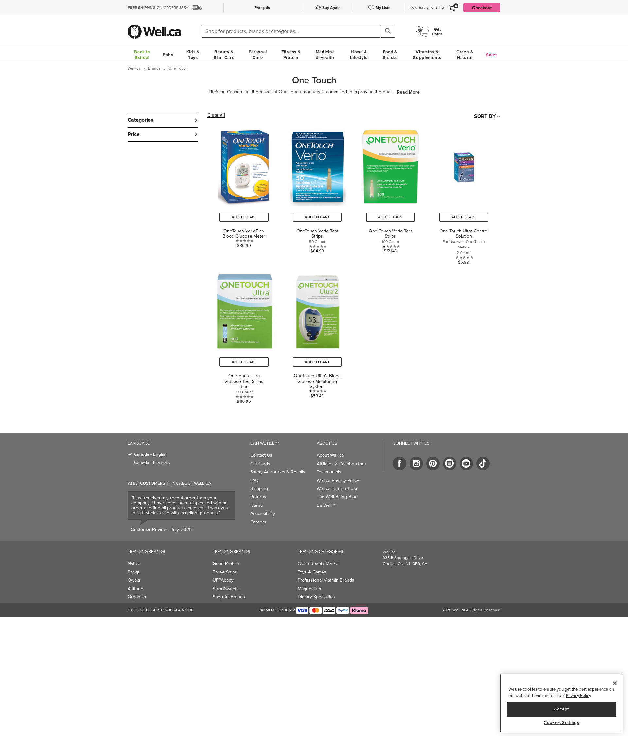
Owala (134, 580)
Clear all (216, 115)
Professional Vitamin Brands (326, 580)
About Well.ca (330, 455)
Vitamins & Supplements (427, 54)
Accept (561, 709)
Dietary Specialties (316, 596)
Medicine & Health (325, 54)
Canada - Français (152, 462)
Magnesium (309, 588)
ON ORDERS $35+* (158, 7)
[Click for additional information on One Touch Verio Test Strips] (390, 193)
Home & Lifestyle (359, 54)
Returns (258, 496)
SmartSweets (226, 588)
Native (134, 563)
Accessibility (262, 513)
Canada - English (151, 454)
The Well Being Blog (337, 496)
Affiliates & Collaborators (341, 463)
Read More (408, 92)
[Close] (614, 683)
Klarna (256, 505)
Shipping (259, 488)
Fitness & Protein (290, 54)
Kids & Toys (193, 54)
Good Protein (226, 563)
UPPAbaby (223, 580)
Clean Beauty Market (319, 563)
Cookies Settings (561, 723)
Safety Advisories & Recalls (277, 472)
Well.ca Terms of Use (337, 488)
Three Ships (225, 572)
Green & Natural (464, 54)
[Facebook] (399, 463)
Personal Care (258, 54)
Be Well (326, 505)
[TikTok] (483, 463)
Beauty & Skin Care (224, 54)
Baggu (134, 572)
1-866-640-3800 (179, 610)
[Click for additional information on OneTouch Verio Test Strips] (317, 193)
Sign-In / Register (426, 8)
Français (262, 7)
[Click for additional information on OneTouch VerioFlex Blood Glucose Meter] (244, 193)
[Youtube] (466, 463)
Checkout (482, 7)
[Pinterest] (433, 463)
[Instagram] (416, 463)
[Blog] (449, 463)
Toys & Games (312, 572)
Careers (258, 522)
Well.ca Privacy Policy (338, 480)
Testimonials (329, 472)
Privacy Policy (578, 695)
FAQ (254, 480)
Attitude (135, 588)
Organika (137, 596)
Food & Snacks (390, 54)
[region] (561, 703)
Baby (168, 55)
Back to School (142, 54)
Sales (491, 55)
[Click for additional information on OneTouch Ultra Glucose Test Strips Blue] (244, 335)
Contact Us (261, 455)
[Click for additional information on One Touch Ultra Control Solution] (464, 193)
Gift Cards (260, 463)
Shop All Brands (229, 596)
